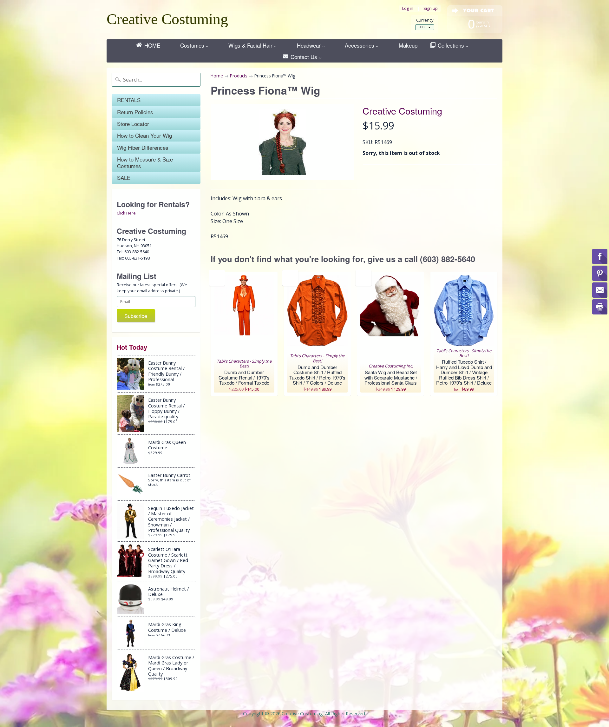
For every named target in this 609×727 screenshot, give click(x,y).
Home (217, 76)
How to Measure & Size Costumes (145, 162)
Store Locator (133, 124)
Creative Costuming (167, 18)
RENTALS (129, 100)
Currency (424, 20)
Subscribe (135, 316)
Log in (407, 8)
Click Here (126, 213)
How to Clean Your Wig (144, 135)
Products (238, 76)
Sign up (430, 8)
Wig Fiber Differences (142, 147)
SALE (123, 178)
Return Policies (135, 112)
